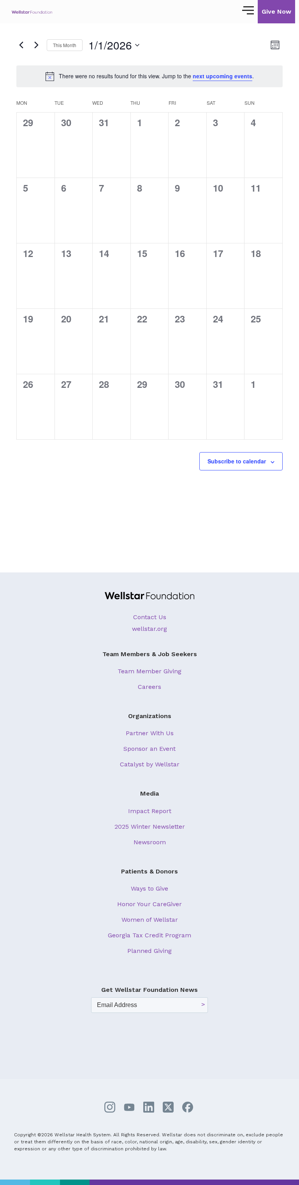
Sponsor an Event (149, 748)
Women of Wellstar (149, 919)
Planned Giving (149, 950)
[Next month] (36, 45)
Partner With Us (150, 733)
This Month (64, 45)
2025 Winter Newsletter (149, 826)
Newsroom (150, 842)
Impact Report (149, 811)
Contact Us (149, 617)
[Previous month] (21, 45)
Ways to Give (149, 888)
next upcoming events (222, 76)
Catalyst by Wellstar (149, 764)
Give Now (276, 11)
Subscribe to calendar (237, 461)
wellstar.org (149, 628)
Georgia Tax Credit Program (149, 935)
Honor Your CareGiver (149, 904)
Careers (149, 686)
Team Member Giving (149, 671)
